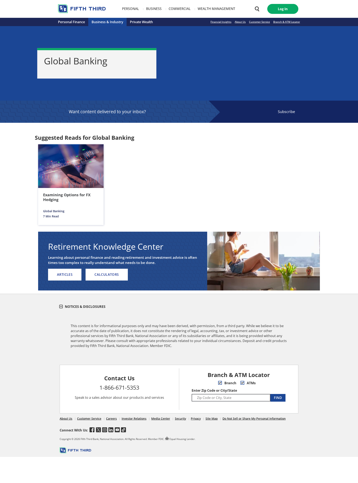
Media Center (160, 418)
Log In (283, 9)
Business (154, 8)
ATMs (251, 383)
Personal (130, 8)
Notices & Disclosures (84, 306)
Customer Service (259, 22)
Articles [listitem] (65, 274)
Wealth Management (216, 8)
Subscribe (286, 111)
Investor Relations (134, 418)
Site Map (212, 418)
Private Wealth (141, 22)
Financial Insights (220, 22)
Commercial (180, 8)
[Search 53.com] (256, 8)
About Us (240, 22)
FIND (278, 397)
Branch (230, 383)
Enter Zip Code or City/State (214, 390)
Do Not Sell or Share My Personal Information (254, 418)
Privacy (196, 418)
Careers (111, 418)
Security (180, 418)
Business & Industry (107, 22)
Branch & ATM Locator (286, 22)
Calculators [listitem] (106, 274)
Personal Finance (71, 22)
